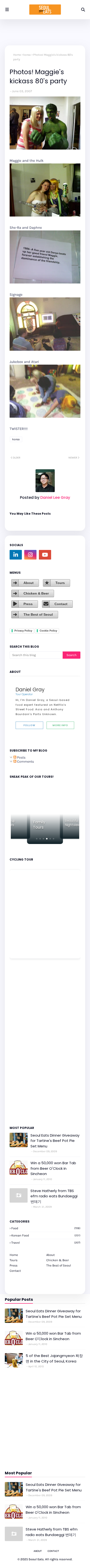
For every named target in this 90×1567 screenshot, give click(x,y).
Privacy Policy (23, 630)
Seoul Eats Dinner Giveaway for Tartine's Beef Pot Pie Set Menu (54, 1141)
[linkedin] (16, 555)
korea (27, 54)
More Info (60, 725)
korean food (45, 1235)
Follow (29, 725)
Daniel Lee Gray (54, 497)
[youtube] (45, 555)
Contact (60, 604)
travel (45, 1242)
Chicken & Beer (36, 593)
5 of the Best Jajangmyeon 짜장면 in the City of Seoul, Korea (54, 1358)
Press (28, 604)
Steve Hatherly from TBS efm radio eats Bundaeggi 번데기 (54, 1196)
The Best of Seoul (38, 614)
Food (45, 1228)
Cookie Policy (48, 630)
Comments (25, 761)
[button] (36, 838)
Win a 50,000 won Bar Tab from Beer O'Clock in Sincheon (53, 1168)
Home (17, 54)
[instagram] (30, 555)
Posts (20, 757)
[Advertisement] (24, 1042)
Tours (60, 583)
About (29, 583)
